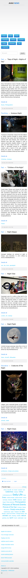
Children (16, 492)
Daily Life (18, 494)
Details (3, 102)
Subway (10, 315)
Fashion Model (10, 497)
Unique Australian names (7, 544)
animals (3, 420)
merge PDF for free (6, 547)
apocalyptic (12, 265)
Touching (4, 113)
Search (22, 53)
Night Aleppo (12, 232)
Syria (7, 265)
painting (4, 518)
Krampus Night (16, 113)
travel (15, 518)
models (18, 515)
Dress (4, 497)
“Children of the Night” (15, 167)
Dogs (24, 495)
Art (13, 489)
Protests (19, 507)
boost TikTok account (6, 557)
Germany (5, 499)
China (21, 492)
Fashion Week (18, 497)
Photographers (9, 104)
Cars (24, 489)
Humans (10, 499)
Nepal (4, 502)
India (14, 500)
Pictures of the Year (10, 507)
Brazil (15, 489)
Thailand (16, 511)
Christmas (3, 159)
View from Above (10, 513)
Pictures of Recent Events (14, 504)
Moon (2, 357)
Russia (2, 104)
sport (11, 518)
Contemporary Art (7, 495)
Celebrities (9, 492)
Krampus (9, 159)
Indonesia (19, 499)
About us (3, 565)
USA (23, 512)
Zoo (26, 513)
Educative (4, 366)
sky (4, 265)
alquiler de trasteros (6, 531)
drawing (14, 515)
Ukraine (4, 513)
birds (10, 515)
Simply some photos (13, 471)
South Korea (7, 511)
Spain (12, 511)
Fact (2, 59)
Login (15, 481)
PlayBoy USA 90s (5, 538)
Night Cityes (11, 429)
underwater (21, 518)
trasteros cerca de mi (6, 551)
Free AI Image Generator (7, 534)
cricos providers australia (7, 561)
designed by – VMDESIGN (7, 570)
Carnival (20, 489)
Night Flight (11, 324)
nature (23, 515)
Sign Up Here (7, 481)
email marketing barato (7, 554)
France (3, 223)
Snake (7, 420)
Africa (5, 489)
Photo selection (10, 502)
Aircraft (7, 357)
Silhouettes (12, 357)
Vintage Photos (20, 513)
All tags (24, 486)
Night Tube (11, 274)
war (2, 265)
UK (6, 315)
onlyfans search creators (7, 541)
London (3, 315)
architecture (4, 471)
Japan (24, 499)
